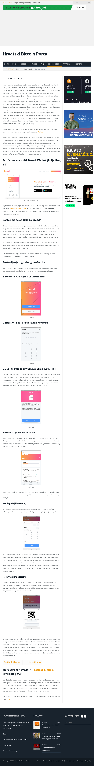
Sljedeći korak (34, 662)
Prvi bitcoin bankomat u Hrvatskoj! (50, 726)
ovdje (9, 699)
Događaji (78, 64)
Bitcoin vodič (53, 64)
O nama (5, 734)
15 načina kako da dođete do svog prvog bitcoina (51, 737)
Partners (66, 64)
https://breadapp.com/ (18, 208)
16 (60, 733)
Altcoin (34, 64)
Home (6, 64)
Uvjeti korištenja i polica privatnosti (15, 739)
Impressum (7, 745)
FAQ (42, 64)
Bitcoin (23, 64)
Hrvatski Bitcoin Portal (25, 54)
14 (60, 745)
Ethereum (89, 86)
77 (60, 722)
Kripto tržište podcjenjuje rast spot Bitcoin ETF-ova (28, 3)
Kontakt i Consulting (10, 751)
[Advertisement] (47, 28)
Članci (14, 64)
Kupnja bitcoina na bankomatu (48, 749)
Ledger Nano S (44, 669)
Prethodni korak (12, 662)
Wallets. (40, 132)
